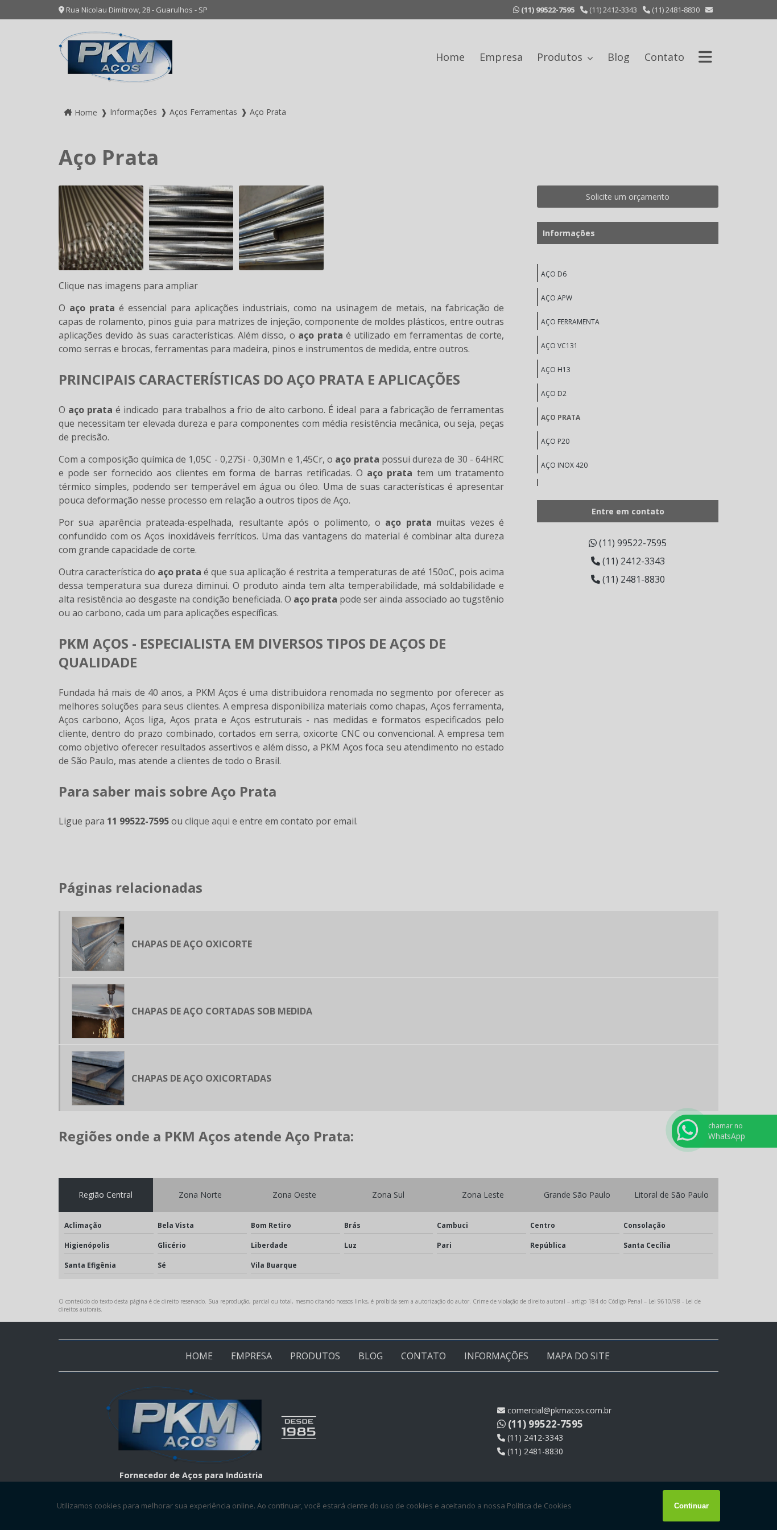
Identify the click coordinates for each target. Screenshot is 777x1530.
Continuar (691, 1506)
